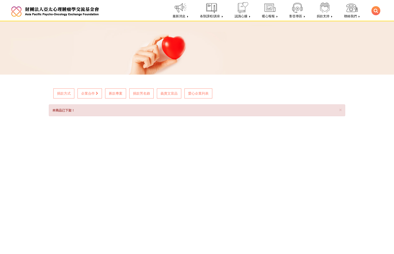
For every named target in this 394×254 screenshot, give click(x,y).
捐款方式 (64, 93)
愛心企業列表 (198, 93)
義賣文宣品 (169, 93)
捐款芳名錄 (141, 93)
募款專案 (115, 93)
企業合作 (88, 93)
